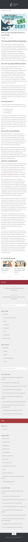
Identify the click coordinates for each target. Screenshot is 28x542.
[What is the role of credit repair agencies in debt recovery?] (20, 264)
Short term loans (6, 442)
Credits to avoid (6, 449)
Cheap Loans (5, 459)
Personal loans (5, 438)
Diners (5, 321)
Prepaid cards (7, 335)
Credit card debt (6, 338)
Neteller (5, 351)
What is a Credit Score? (7, 473)
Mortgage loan (5, 445)
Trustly (5, 361)
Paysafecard (6, 328)
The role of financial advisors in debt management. (14, 393)
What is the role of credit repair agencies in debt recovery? (19, 270)
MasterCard (6, 324)
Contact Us (4, 429)
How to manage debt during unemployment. (12, 413)
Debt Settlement (6, 452)
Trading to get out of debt (8, 481)
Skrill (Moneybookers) (9, 358)
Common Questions (6, 10)
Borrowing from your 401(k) (8, 466)
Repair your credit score (7, 455)
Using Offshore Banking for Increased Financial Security (12, 477)
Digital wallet (5, 347)
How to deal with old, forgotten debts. (11, 382)
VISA (5, 331)
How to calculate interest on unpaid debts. (12, 389)
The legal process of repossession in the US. (12, 410)
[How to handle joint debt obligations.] (7, 264)
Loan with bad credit (7, 462)
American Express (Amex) (10, 317)
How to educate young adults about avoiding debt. (14, 401)
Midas (3, 38)
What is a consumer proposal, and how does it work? (14, 386)
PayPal (5, 354)
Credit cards (5, 314)
